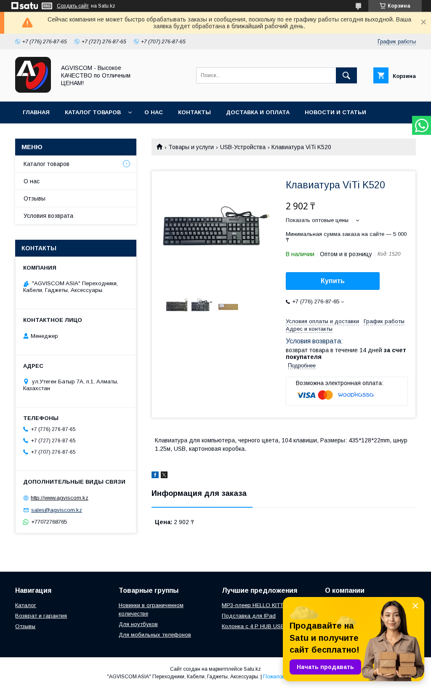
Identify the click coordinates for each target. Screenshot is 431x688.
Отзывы (34, 198)
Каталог (25, 605)
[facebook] (155, 476)
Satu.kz (252, 669)
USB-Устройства (243, 147)
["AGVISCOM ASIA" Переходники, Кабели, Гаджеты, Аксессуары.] (33, 90)
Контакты (194, 112)
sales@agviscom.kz (56, 510)
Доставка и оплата (258, 112)
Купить (333, 280)
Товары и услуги (191, 147)
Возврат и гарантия (41, 616)
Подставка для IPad (249, 616)
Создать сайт (73, 6)
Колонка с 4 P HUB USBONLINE (263, 626)
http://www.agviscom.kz (59, 498)
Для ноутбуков (138, 624)
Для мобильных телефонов (155, 635)
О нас (153, 112)
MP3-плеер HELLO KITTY (254, 605)
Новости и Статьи (335, 112)
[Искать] (346, 75)
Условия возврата (48, 215)
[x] (164, 476)
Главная (36, 112)
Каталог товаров (93, 112)
